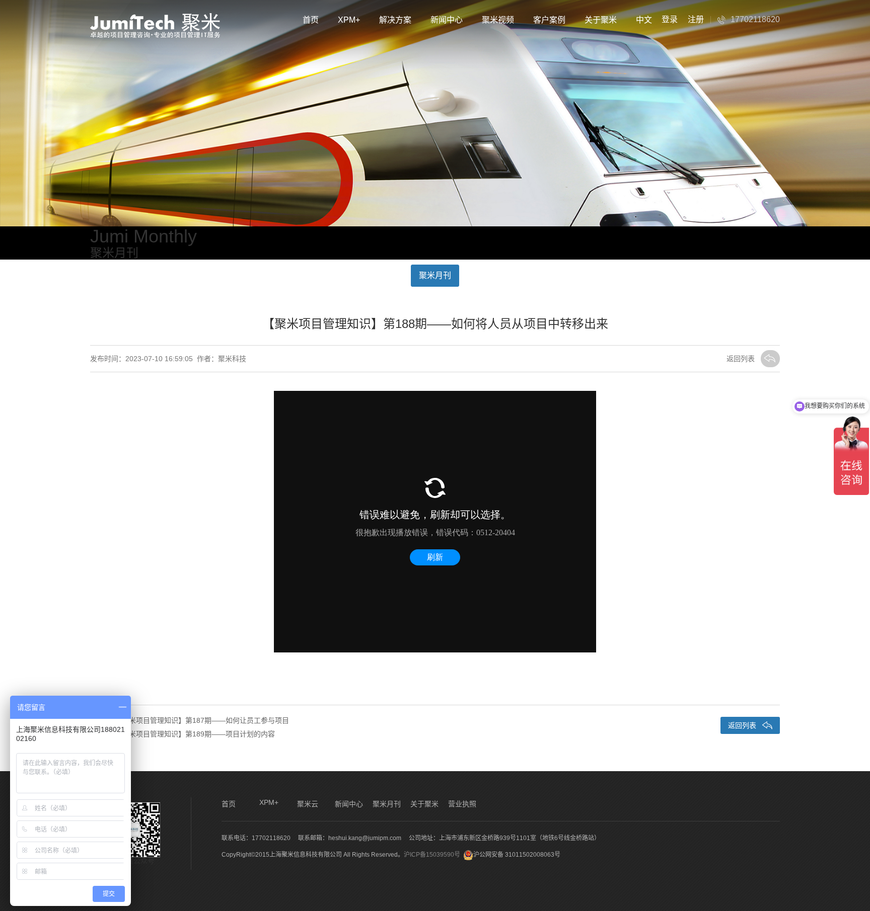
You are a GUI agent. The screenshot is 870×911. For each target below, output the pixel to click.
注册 (696, 19)
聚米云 (307, 804)
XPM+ (349, 20)
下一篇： (182, 734)
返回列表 (741, 359)
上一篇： (189, 720)
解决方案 (395, 20)
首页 (311, 20)
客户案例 (549, 20)
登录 (670, 19)
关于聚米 (601, 20)
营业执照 (462, 804)
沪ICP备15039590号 (432, 854)
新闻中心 (446, 20)
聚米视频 (498, 20)
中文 (644, 20)
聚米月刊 (435, 275)
